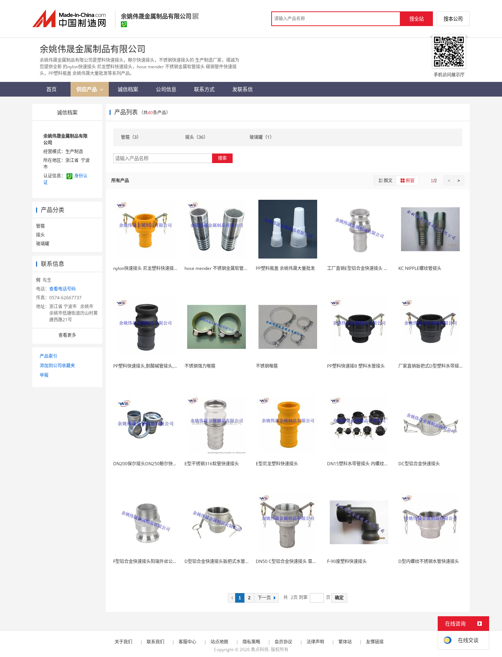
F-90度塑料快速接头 (347, 561)
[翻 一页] (231, 598)
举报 (44, 375)
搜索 (222, 158)
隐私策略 (251, 642)
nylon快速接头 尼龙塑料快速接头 (145, 268)
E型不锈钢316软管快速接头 (211, 464)
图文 (388, 180)
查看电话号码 (62, 289)
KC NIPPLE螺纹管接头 (419, 268)
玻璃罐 (42, 244)
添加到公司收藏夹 (57, 365)
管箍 (40, 226)
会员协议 (283, 642)
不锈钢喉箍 (267, 366)
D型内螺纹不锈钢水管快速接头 (428, 561)
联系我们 (155, 642)
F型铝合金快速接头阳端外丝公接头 (147, 561)
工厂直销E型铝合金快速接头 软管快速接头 (368, 268)
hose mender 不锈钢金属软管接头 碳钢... (225, 268)
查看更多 (67, 335)
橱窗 (410, 180)
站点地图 (219, 642)
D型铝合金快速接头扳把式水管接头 (219, 561)
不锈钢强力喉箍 (199, 366)
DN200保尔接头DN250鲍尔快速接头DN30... (157, 464)
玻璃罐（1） (262, 137)
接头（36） (196, 137)
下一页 (264, 597)
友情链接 (375, 642)
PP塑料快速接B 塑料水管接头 (356, 366)
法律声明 (315, 642)
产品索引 (48, 356)
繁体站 (345, 642)
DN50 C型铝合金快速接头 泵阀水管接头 (295, 561)
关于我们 (123, 642)
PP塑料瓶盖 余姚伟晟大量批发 (285, 268)
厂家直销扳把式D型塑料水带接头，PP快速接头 (444, 366)
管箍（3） (131, 137)
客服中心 (187, 642)
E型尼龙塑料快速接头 (277, 464)
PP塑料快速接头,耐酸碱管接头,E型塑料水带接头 (160, 366)
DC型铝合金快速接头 (419, 464)
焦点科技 (260, 649)
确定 (339, 597)
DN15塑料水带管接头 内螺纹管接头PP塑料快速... (375, 464)
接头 (40, 235)
